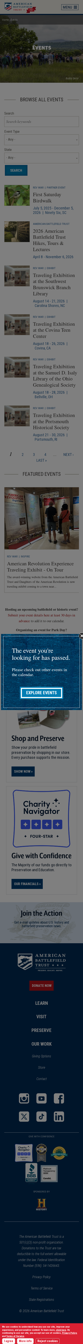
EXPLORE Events (41, 692)
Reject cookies (47, 1341)
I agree (8, 1341)
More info (25, 1341)
